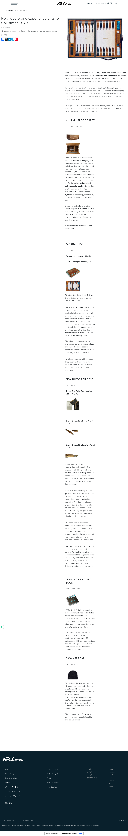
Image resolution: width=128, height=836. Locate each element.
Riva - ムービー (10, 774)
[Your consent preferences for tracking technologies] (2, 627)
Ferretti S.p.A (31, 825)
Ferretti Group (7, 825)
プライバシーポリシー (8, 820)
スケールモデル (52, 774)
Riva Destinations (11, 778)
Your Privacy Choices (69, 833)
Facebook (112, 769)
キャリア (89, 775)
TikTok (111, 786)
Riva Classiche (52, 787)
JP (116, 3)
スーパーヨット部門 (104, 3)
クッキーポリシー (28, 820)
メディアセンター (92, 772)
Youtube (111, 775)
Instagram (112, 772)
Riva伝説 (8, 769)
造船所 (7, 783)
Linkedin (111, 778)
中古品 (89, 769)
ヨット (90, 3)
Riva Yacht (9, 11)
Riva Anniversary (53, 783)
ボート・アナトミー (12, 787)
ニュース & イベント (21, 11)
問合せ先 (8, 803)
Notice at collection (52, 833)
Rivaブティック (52, 769)
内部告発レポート (92, 778)
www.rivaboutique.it (89, 111)
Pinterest (111, 780)
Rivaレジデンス (52, 778)
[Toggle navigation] (15, 3)
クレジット (122, 820)
